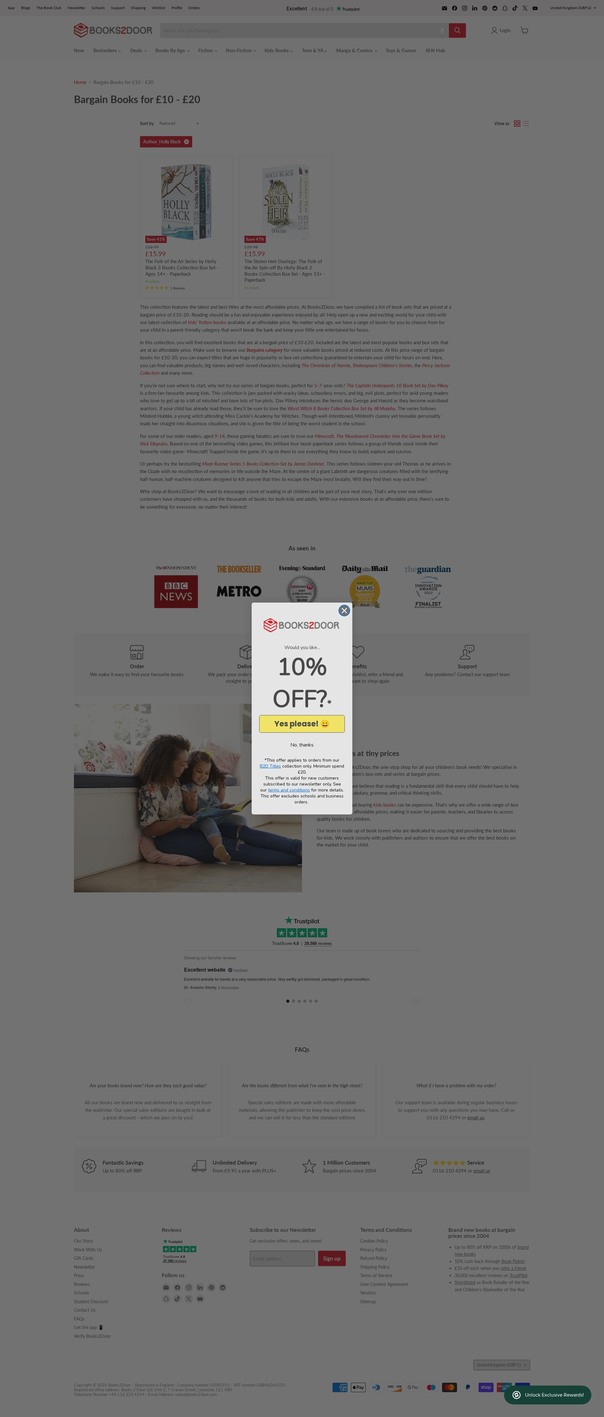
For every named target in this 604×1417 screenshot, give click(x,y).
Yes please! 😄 (302, 724)
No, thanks (302, 745)
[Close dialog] (344, 610)
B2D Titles (270, 766)
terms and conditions (289, 790)
